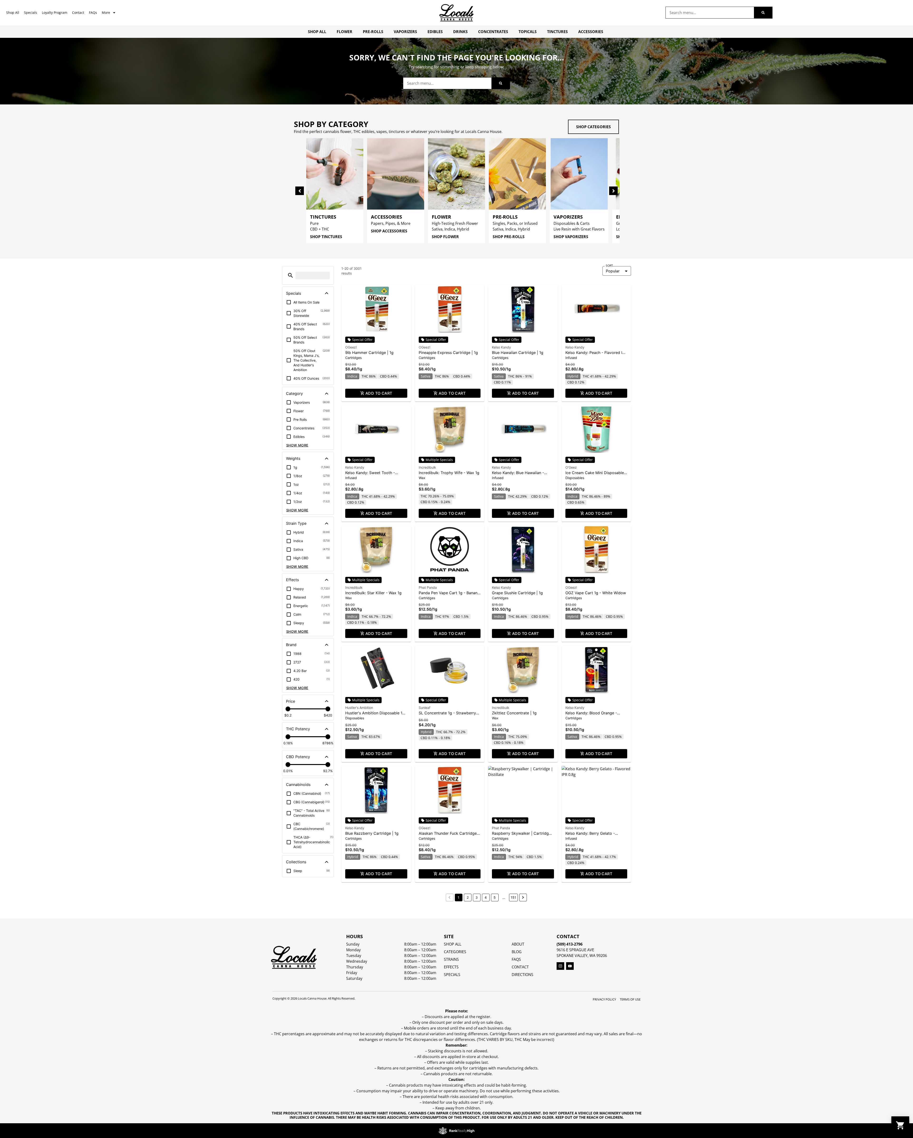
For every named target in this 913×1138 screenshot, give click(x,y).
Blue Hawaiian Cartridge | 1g (517, 352)
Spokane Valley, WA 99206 (582, 955)
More (106, 12)
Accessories (590, 31)
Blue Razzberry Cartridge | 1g (371, 833)
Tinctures (557, 31)
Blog (517, 951)
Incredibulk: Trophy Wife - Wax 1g (449, 472)
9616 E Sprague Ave (575, 949)
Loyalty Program (54, 12)
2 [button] (468, 897)
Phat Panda (428, 587)
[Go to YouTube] (570, 966)
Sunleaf (424, 708)
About (518, 944)
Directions (522, 974)
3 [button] (477, 897)
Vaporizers (405, 31)
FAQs (93, 12)
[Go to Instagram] (560, 966)
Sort (609, 265)
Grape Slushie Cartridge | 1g (517, 592)
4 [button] (486, 897)
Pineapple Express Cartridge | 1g (448, 352)
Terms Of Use (630, 999)
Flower (344, 31)
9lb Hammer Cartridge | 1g (369, 352)
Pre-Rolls (373, 31)
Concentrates (493, 31)
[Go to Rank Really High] (456, 1130)
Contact (78, 12)
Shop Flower (445, 236)
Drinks (460, 31)
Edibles (435, 31)
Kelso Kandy (501, 347)
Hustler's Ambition (359, 708)
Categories (455, 951)
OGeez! (351, 347)
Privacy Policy (604, 999)
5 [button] (495, 897)
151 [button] (513, 897)
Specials (30, 12)
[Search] (763, 12)
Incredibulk (427, 467)
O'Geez (571, 467)
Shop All (12, 12)
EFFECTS (451, 967)
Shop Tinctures (326, 236)
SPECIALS (452, 974)
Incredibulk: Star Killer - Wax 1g (373, 592)
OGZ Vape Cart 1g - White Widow (595, 592)
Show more (297, 445)
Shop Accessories (389, 231)
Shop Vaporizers (571, 236)
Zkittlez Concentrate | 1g (514, 713)
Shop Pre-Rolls (508, 236)
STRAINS (451, 959)
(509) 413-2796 (570, 944)
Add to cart (378, 393)
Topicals (528, 31)
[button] (290, 275)
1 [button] (458, 897)
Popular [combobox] (613, 271)
